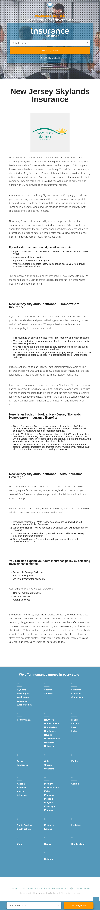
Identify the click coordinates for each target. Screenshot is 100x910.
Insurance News (81, 888)
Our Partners (17, 888)
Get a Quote (50, 50)
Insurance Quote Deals (47, 893)
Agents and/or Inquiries (57, 888)
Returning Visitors (50, 57)
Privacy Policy (34, 888)
